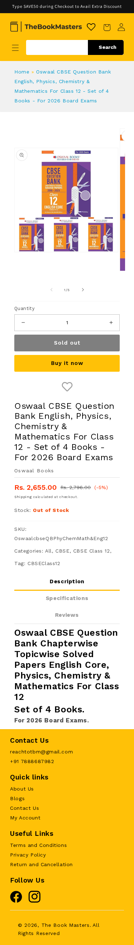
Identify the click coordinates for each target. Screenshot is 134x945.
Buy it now (67, 363)
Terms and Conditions (38, 845)
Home (21, 72)
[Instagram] (35, 901)
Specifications (67, 598)
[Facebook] (16, 901)
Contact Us (24, 808)
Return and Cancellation (41, 864)
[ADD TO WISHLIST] (67, 387)
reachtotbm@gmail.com (41, 752)
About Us (22, 789)
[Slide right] (83, 290)
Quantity (24, 308)
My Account (25, 817)
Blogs (17, 798)
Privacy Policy (28, 855)
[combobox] (75, 47)
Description (67, 581)
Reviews (67, 615)
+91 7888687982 (32, 761)
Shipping (23, 497)
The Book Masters (65, 925)
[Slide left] (51, 290)
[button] (15, 48)
